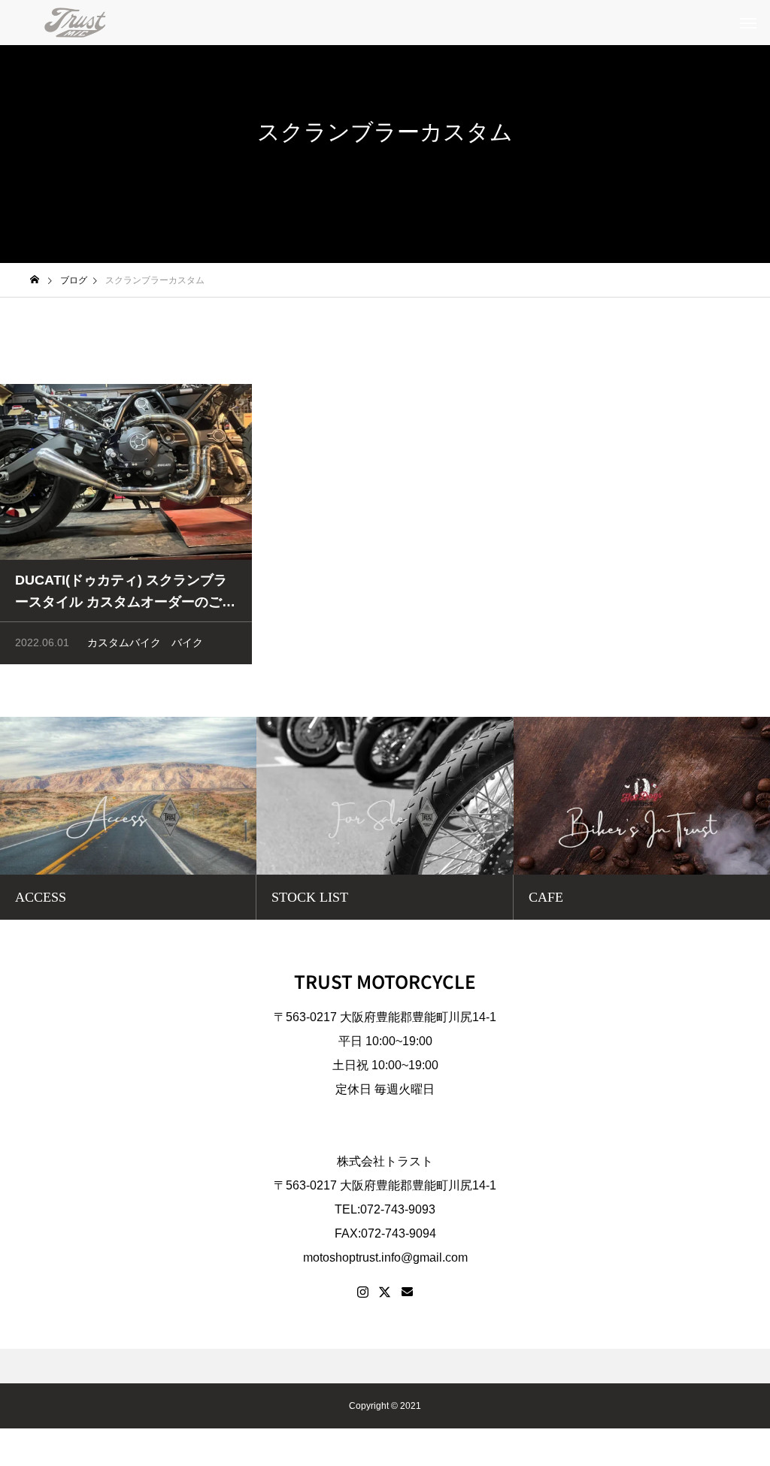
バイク (187, 642)
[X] (385, 1292)
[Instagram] (362, 1292)
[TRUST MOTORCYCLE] (75, 22)
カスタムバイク (124, 642)
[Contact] (407, 1292)
